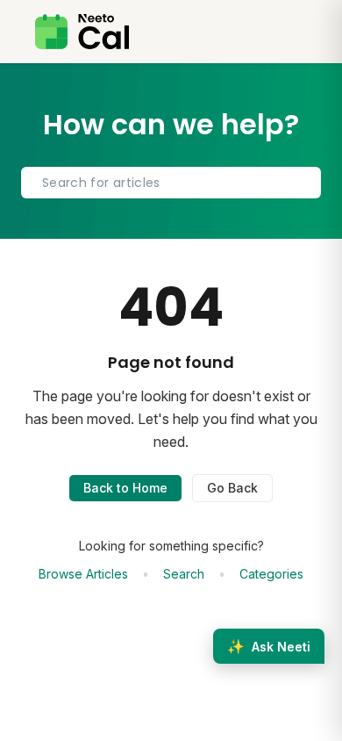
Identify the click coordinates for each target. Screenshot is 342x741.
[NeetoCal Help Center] (82, 31)
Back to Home (125, 487)
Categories (271, 573)
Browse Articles (83, 573)
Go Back (232, 487)
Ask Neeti (268, 646)
